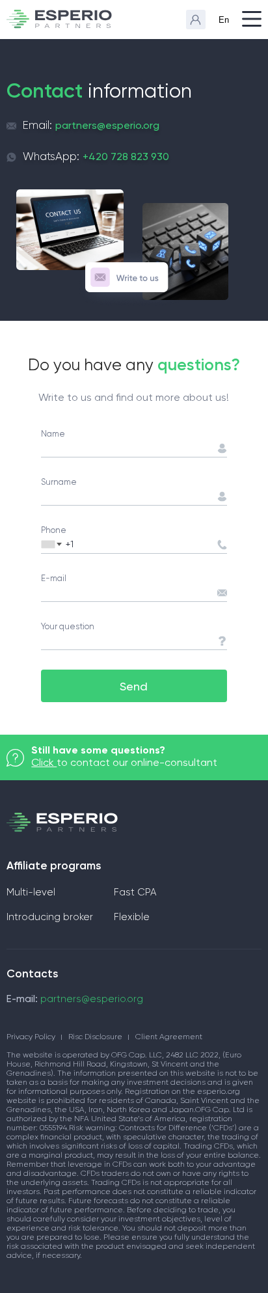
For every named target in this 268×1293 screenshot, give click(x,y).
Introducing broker (50, 917)
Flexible (132, 917)
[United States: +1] (54, 544)
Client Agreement (168, 1037)
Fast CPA (135, 892)
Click (44, 762)
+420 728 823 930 (126, 156)
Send (134, 686)
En (224, 20)
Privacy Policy (31, 1037)
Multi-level (31, 892)
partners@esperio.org (107, 125)
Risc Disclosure (95, 1037)
